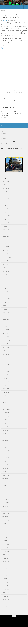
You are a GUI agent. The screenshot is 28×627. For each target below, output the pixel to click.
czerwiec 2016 (5, 565)
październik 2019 (6, 437)
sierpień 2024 (5, 264)
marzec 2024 (5, 281)
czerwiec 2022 (5, 354)
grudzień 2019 (5, 430)
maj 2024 (4, 274)
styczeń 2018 (5, 503)
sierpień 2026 (5, 181)
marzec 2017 (5, 537)
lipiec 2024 (4, 268)
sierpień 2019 (5, 444)
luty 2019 (4, 461)
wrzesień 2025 (5, 219)
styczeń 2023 (5, 330)
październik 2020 (6, 409)
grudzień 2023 (5, 292)
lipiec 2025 (4, 226)
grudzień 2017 (5, 506)
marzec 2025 (5, 240)
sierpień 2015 (5, 599)
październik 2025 (6, 216)
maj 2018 (4, 492)
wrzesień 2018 (5, 478)
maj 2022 (4, 357)
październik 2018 (6, 475)
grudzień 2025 (5, 209)
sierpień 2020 (5, 416)
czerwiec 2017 (5, 527)
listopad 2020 (5, 406)
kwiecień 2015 (5, 610)
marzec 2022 (5, 364)
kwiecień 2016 (5, 572)
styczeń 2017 (5, 544)
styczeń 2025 (5, 247)
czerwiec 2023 (5, 312)
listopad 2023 (5, 295)
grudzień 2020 (5, 402)
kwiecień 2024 (5, 278)
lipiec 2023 (4, 309)
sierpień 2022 (5, 347)
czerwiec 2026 (5, 188)
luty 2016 (4, 579)
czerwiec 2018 (5, 489)
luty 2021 (4, 395)
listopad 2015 (5, 589)
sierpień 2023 (5, 306)
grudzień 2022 (5, 333)
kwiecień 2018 (5, 496)
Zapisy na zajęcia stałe (6, 137)
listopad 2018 (5, 472)
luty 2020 (4, 423)
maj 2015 (4, 606)
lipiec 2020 (4, 420)
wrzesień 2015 (5, 596)
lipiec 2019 (4, 447)
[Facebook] (26, 125)
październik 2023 (6, 299)
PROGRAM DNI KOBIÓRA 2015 (17, 112)
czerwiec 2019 (5, 451)
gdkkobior (5, 20)
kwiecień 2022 (5, 361)
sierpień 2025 (5, 223)
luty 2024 (4, 285)
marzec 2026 (5, 198)
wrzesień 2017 (5, 516)
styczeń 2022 (5, 371)
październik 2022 (6, 340)
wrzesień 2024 (5, 261)
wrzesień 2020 (5, 413)
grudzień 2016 (5, 548)
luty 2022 (4, 368)
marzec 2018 (5, 499)
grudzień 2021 (5, 375)
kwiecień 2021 (5, 389)
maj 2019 (4, 454)
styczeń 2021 (5, 399)
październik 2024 (6, 257)
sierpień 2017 (5, 520)
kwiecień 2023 (5, 319)
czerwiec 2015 (5, 603)
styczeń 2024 (5, 288)
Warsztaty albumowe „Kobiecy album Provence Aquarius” (6, 113)
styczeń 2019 (5, 465)
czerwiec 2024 (5, 271)
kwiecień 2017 (5, 534)
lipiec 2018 (4, 485)
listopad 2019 (5, 433)
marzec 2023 (5, 323)
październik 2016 (6, 555)
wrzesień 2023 (5, 302)
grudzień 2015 (5, 586)
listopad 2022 (5, 337)
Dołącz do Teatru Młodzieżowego (9, 132)
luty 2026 (4, 202)
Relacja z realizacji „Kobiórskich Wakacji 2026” (11, 148)
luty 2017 (4, 541)
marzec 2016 (5, 575)
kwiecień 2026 (5, 195)
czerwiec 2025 (5, 229)
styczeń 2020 (5, 427)
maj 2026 (4, 191)
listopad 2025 (5, 212)
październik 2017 (6, 513)
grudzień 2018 (5, 468)
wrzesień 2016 (5, 558)
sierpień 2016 (5, 561)
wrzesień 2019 (5, 440)
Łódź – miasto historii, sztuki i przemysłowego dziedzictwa (12, 142)
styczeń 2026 (5, 205)
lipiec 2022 (4, 350)
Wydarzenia (4, 10)
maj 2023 (4, 316)
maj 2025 (4, 233)
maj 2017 (4, 530)
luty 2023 (4, 326)
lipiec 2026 (4, 185)
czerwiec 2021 (5, 382)
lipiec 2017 (4, 523)
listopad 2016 (5, 551)
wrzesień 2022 (5, 344)
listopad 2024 (5, 254)
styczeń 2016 (5, 582)
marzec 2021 (5, 392)
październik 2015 (6, 593)
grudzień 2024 (5, 250)
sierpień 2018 (5, 482)
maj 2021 (4, 385)
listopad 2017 (5, 510)
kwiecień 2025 (5, 236)
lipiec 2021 (4, 378)
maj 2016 (4, 568)
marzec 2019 (5, 458)
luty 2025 (4, 243)
